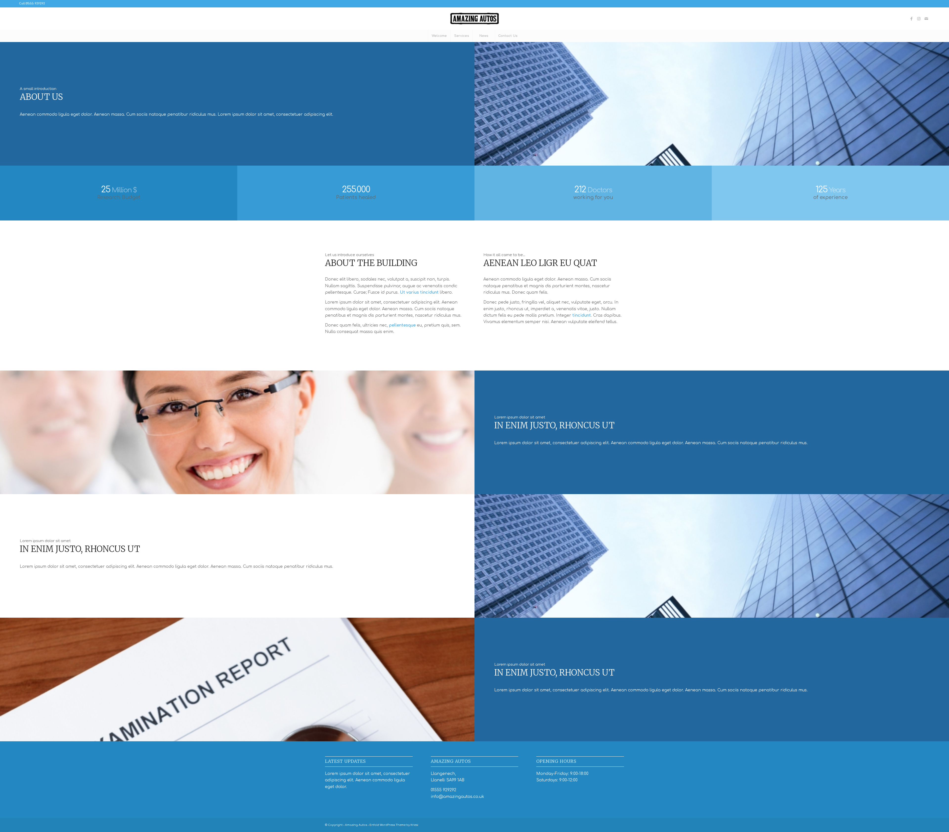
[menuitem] (439, 36)
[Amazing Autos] (474, 18)
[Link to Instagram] (919, 18)
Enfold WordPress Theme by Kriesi (393, 825)
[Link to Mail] (926, 18)
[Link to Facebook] (911, 18)
